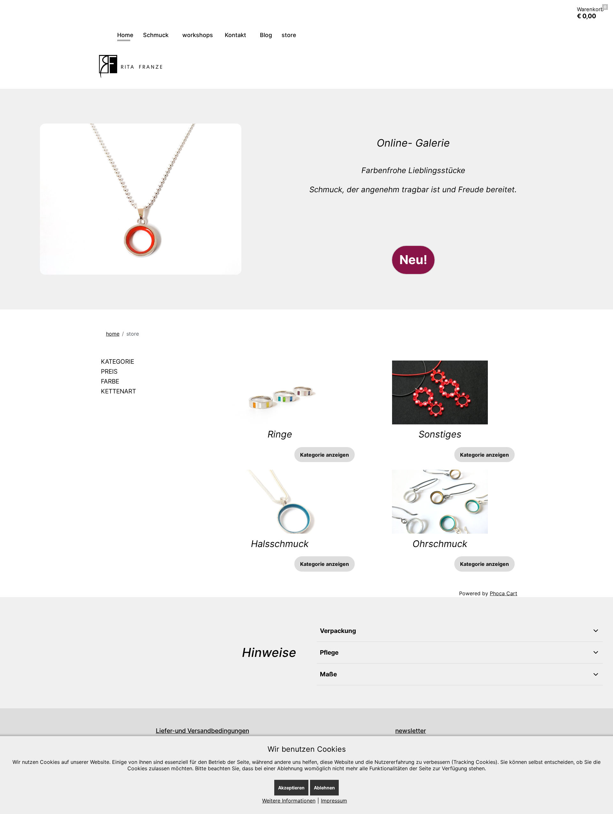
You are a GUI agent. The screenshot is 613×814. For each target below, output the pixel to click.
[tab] (146, 361)
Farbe (110, 381)
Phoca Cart (503, 593)
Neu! (413, 259)
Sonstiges (440, 434)
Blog (266, 35)
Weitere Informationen (288, 800)
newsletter (410, 730)
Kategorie (117, 361)
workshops (197, 35)
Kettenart (118, 391)
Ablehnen (324, 787)
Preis (109, 371)
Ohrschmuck (439, 543)
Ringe (280, 434)
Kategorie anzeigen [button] (324, 455)
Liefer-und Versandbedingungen (202, 730)
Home (125, 35)
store (289, 35)
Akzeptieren (291, 787)
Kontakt (236, 35)
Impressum (334, 800)
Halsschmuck (280, 543)
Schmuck (156, 35)
